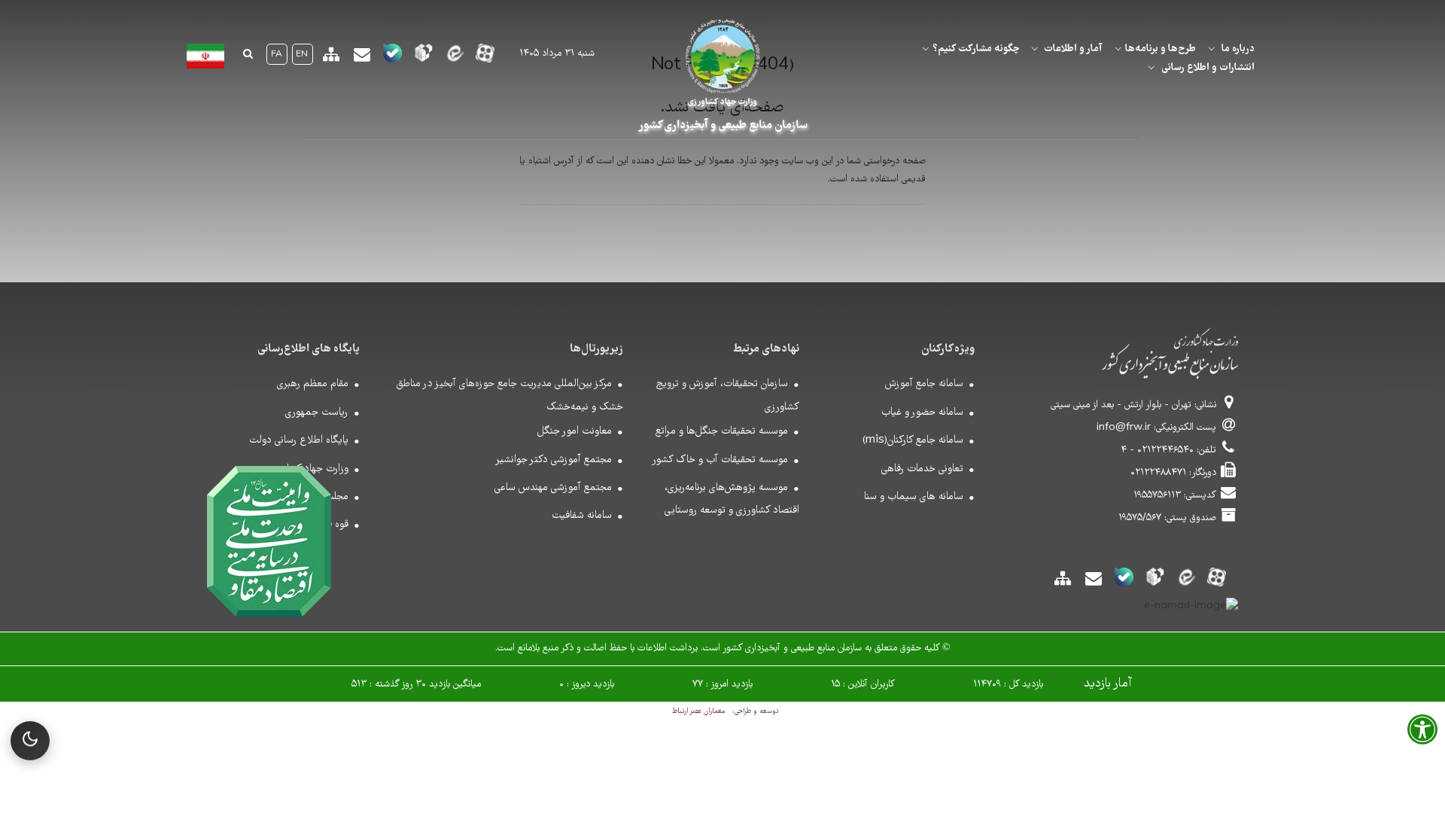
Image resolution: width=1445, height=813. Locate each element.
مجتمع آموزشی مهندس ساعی (553, 487)
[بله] (392, 58)
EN (302, 55)
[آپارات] (485, 58)
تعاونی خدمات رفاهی (922, 469)
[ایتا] (454, 58)
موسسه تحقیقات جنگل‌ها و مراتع (722, 431)
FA (276, 55)
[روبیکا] (423, 58)
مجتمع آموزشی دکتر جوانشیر (553, 459)
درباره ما (1238, 48)
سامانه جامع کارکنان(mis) (912, 440)
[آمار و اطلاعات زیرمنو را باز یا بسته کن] (1035, 49)
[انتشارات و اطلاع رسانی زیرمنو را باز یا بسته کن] (1151, 68)
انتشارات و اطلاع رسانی (1208, 67)
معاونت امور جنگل (574, 431)
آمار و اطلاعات (1073, 48)
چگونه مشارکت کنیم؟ (975, 48)
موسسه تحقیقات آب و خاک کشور (720, 459)
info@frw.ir (1124, 428)
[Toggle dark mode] (30, 740)
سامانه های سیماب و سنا (913, 496)
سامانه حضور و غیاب (922, 412)
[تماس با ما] (362, 60)
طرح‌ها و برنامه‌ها (1160, 48)
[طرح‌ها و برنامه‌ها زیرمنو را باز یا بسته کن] (1118, 49)
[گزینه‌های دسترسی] (1422, 734)
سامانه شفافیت (582, 515)
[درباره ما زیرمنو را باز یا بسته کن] (1211, 49)
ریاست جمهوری (316, 412)
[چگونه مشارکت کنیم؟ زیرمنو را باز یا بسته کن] (925, 49)
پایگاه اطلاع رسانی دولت (298, 440)
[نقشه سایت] (331, 60)
